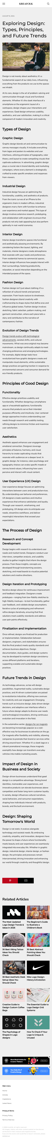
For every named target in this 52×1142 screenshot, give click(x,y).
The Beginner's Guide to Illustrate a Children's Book (37, 925)
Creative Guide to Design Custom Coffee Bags (13, 1007)
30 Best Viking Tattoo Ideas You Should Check (12, 952)
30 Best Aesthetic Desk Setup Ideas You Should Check (13, 980)
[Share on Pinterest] (10, 880)
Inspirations (6, 1099)
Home (4, 1091)
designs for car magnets (37, 724)
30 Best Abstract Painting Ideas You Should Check (36, 952)
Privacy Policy (7, 1115)
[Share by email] (25, 880)
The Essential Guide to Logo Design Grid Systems (38, 1007)
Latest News (6, 1103)
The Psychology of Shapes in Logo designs (11, 1035)
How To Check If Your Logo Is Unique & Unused (37, 1035)
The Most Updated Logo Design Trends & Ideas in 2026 (13, 925)
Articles (5, 1095)
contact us (6, 1136)
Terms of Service (8, 1120)
